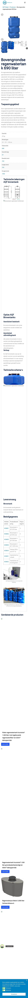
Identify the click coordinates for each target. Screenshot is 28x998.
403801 (6, 528)
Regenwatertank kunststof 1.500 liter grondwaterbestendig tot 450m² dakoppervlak (13, 865)
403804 (6, 545)
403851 (6, 556)
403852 (6, 561)
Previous (1, 48)
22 (2, 154)
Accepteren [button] (14, 994)
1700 (3, 174)
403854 (6, 550)
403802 (6, 534)
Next (26, 48)
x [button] (26, 980)
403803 (6, 539)
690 (3, 148)
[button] (3, 988)
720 (3, 161)
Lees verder (5, 744)
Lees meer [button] (17, 985)
